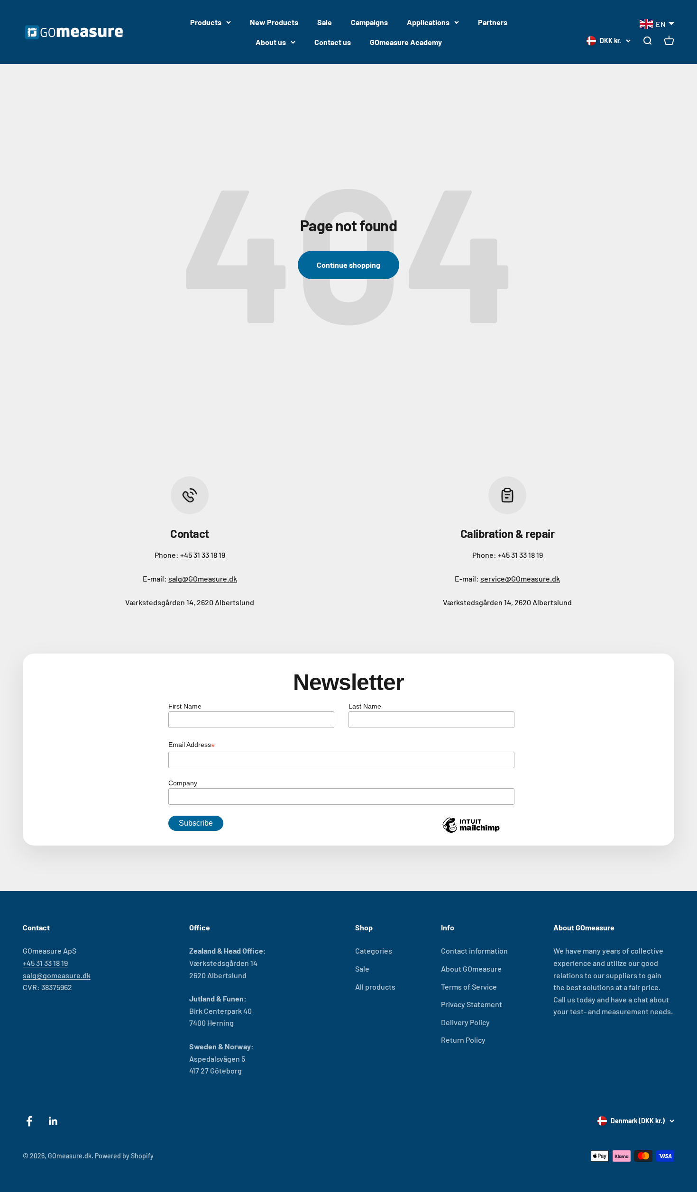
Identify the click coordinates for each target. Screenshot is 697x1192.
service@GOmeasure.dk (520, 578)
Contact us (332, 41)
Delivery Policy (465, 1022)
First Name (185, 706)
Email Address (191, 745)
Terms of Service (469, 986)
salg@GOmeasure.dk (202, 578)
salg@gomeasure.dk (57, 975)
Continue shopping (348, 264)
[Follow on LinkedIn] (53, 1121)
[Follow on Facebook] (29, 1121)
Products (205, 22)
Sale (324, 22)
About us (271, 41)
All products (375, 986)
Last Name (364, 706)
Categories (373, 950)
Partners (492, 22)
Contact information (474, 950)
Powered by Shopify (124, 1156)
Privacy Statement (471, 1004)
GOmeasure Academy (406, 41)
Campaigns (369, 22)
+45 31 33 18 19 (202, 554)
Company (182, 783)
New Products (274, 22)
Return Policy (463, 1039)
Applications (428, 22)
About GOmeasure (471, 968)
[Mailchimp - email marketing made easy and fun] (471, 832)
